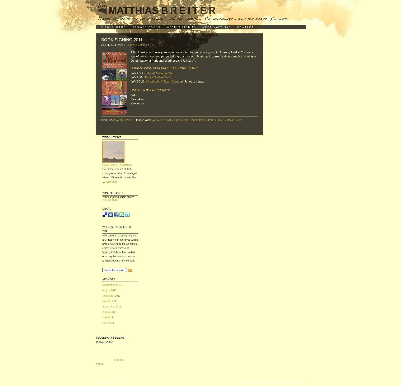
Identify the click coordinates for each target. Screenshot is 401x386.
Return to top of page (110, 381)
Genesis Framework (272, 381)
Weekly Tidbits (181, 27)
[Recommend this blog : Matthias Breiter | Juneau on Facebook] (116, 216)
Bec (122, 44)
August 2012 (109, 290)
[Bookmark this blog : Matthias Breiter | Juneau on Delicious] (104, 216)
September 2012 (111, 284)
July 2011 (107, 317)
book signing (181, 120)
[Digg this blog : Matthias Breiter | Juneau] (110, 216)
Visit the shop (110, 199)
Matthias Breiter (200, 10)
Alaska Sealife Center (158, 77)
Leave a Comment (138, 44)
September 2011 (111, 306)
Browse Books (146, 27)
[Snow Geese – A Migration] (113, 162)
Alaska (155, 120)
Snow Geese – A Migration (117, 165)
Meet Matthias (217, 27)
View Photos (113, 27)
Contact (245, 27)
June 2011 (108, 322)
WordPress (291, 381)
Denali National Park (160, 73)
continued (111, 181)
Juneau (219, 120)
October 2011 (110, 301)
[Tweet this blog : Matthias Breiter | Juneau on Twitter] (127, 216)
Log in (302, 381)
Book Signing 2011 (122, 39)
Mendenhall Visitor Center (163, 81)
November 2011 (111, 295)
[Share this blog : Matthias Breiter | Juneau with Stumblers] (121, 216)
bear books (166, 120)
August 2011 (109, 312)
